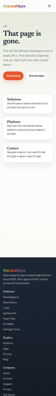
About (6, 373)
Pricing (7, 354)
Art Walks (8, 324)
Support (7, 384)
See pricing (13, 75)
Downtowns (10, 302)
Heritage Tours (11, 329)
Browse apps (36, 75)
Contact (13, 148)
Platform (13, 122)
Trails (6, 308)
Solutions (14, 99)
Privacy (7, 389)
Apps (6, 348)
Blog (5, 359)
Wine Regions (11, 297)
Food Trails (9, 318)
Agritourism (9, 313)
